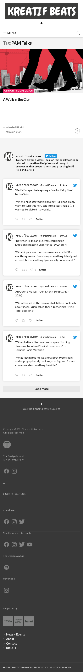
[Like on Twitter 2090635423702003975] (31, 219)
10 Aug (63, 235)
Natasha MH (16, 127)
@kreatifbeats (48, 185)
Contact (11, 643)
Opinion (9, 90)
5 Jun (62, 336)
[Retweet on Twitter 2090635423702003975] (24, 219)
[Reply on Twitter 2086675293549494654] (17, 270)
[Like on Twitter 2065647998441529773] (31, 320)
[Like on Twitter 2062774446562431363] (31, 375)
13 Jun (63, 286)
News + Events (15, 634)
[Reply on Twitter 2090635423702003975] (17, 219)
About (10, 639)
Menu (11, 33)
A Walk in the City (17, 99)
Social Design (24, 90)
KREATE (11, 648)
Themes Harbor (63, 667)
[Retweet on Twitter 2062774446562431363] (24, 375)
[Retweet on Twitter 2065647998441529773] (24, 320)
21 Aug (63, 185)
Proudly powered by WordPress (19, 667)
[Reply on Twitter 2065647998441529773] (17, 320)
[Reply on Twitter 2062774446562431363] (17, 375)
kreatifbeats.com (27, 185)
